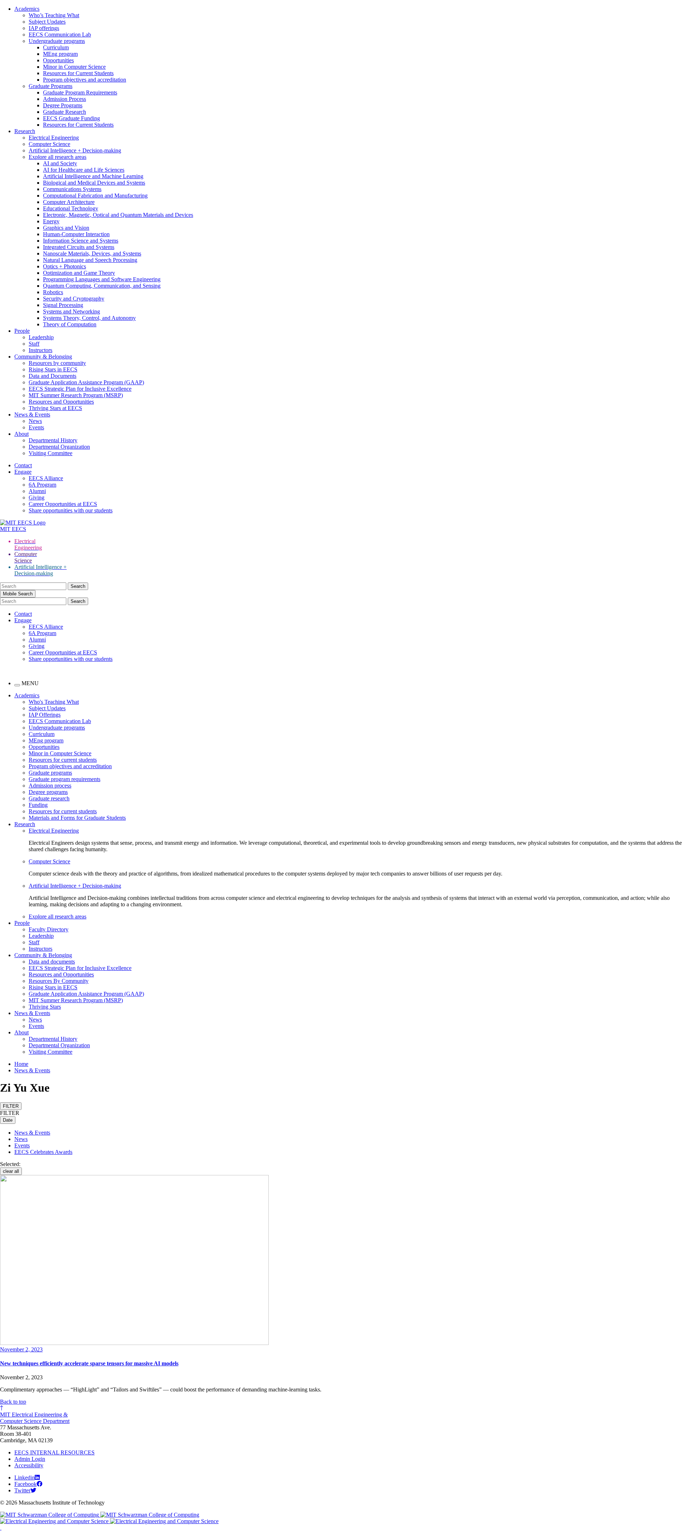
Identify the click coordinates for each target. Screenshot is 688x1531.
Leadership (41, 337)
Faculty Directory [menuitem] (48, 929)
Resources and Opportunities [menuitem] (61, 974)
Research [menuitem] (24, 824)
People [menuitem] (22, 923)
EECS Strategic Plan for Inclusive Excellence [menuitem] (80, 968)
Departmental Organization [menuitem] (59, 1045)
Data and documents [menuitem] (52, 962)
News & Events (32, 414)
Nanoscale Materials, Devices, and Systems (92, 253)
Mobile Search (18, 593)
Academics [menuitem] (26, 695)
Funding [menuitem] (38, 805)
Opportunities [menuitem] (44, 747)
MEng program (60, 54)
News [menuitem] (35, 1019)
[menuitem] (358, 831)
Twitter (22, 1490)
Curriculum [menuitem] (41, 734)
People (22, 331)
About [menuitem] (21, 1032)
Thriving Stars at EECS (55, 408)
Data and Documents (52, 376)
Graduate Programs (50, 86)
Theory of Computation (69, 324)
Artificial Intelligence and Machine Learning (93, 176)
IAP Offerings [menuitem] (45, 715)
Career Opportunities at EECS (63, 504)
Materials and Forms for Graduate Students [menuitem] (77, 818)
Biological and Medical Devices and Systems (94, 183)
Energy (51, 221)
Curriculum (56, 47)
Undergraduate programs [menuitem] (57, 728)
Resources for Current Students (78, 73)
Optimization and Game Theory (79, 273)
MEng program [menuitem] (46, 740)
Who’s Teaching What (54, 15)
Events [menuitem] (36, 1026)
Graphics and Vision (66, 228)
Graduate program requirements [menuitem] (64, 779)
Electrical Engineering (54, 138)
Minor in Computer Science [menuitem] (60, 753)
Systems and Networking (71, 311)
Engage (23, 472)
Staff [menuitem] (34, 942)
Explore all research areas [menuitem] (57, 916)
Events (36, 427)
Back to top (13, 1402)
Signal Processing (63, 305)
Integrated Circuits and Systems (78, 247)
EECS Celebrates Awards (43, 1152)
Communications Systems (72, 189)
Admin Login (29, 1459)
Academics (26, 9)
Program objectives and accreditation (84, 80)
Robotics (53, 292)
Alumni (37, 491)
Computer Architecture (69, 202)
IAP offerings (44, 28)
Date (8, 1120)
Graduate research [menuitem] (49, 798)
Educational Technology (70, 208)
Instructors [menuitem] (40, 949)
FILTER (11, 1106)
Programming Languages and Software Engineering (102, 279)
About (21, 434)
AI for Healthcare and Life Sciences (83, 170)
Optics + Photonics (64, 266)
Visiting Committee (50, 453)
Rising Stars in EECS (53, 369)
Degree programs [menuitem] (48, 792)
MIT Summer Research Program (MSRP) (76, 395)
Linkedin (24, 1477)
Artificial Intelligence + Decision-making (75, 150)
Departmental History (53, 440)
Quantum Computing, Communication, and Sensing (102, 286)
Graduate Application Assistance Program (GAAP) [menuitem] (86, 994)
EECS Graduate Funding (71, 118)
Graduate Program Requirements (80, 92)
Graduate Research (64, 112)
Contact (23, 465)
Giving (36, 497)
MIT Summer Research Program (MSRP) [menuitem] (76, 1000)
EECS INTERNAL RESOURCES (54, 1452)
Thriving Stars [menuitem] (45, 1007)
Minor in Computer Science (74, 67)
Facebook (25, 1484)
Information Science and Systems (80, 241)
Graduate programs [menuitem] (50, 773)
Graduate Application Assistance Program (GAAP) (86, 382)
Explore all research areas (57, 157)
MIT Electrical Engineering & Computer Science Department (35, 1417)
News (35, 421)
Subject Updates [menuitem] (47, 708)
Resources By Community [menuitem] (59, 981)
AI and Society (60, 163)
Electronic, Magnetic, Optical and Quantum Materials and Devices (118, 215)
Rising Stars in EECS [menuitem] (53, 987)
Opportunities (58, 60)
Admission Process (64, 99)
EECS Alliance (46, 478)
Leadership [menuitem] (41, 936)
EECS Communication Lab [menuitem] (60, 721)
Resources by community (57, 363)
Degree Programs (62, 105)
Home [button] (21, 1064)
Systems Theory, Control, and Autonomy (89, 318)
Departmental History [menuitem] (53, 1039)
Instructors (40, 350)
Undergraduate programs (57, 41)
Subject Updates (47, 22)
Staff (34, 344)
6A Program (42, 485)
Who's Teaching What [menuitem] (54, 702)
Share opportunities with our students (71, 510)
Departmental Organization (59, 447)
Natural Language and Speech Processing (90, 260)
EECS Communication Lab (60, 34)
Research (24, 131)
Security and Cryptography (73, 299)
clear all (11, 1171)
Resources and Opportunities (61, 402)
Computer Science (49, 144)
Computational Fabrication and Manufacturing (95, 195)
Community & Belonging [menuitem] (43, 955)
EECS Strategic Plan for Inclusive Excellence (80, 389)
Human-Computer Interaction (76, 234)
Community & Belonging (43, 357)
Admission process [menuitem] (50, 785)
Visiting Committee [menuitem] (50, 1052)
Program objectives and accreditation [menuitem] (70, 766)
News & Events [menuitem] (32, 1013)
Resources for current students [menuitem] (63, 760)
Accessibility (28, 1465)
